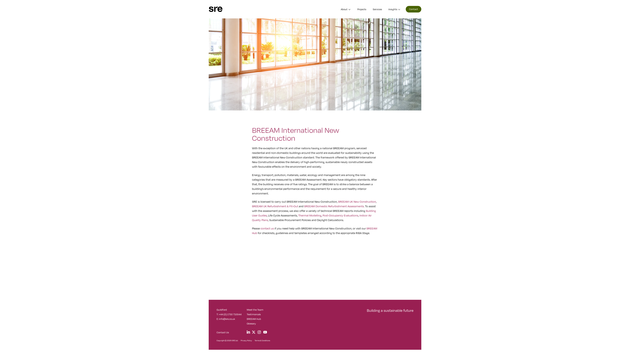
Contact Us (223, 332)
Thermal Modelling (309, 215)
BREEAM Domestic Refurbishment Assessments (334, 206)
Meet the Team (255, 309)
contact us (267, 228)
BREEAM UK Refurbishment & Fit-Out (275, 206)
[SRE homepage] (216, 9)
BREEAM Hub (254, 318)
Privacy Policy (246, 340)
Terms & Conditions (262, 340)
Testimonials (254, 314)
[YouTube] (265, 332)
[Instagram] (259, 332)
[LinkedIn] (248, 332)
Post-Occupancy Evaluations (340, 215)
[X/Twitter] (253, 332)
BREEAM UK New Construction (357, 201)
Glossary (251, 323)
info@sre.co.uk (227, 318)
